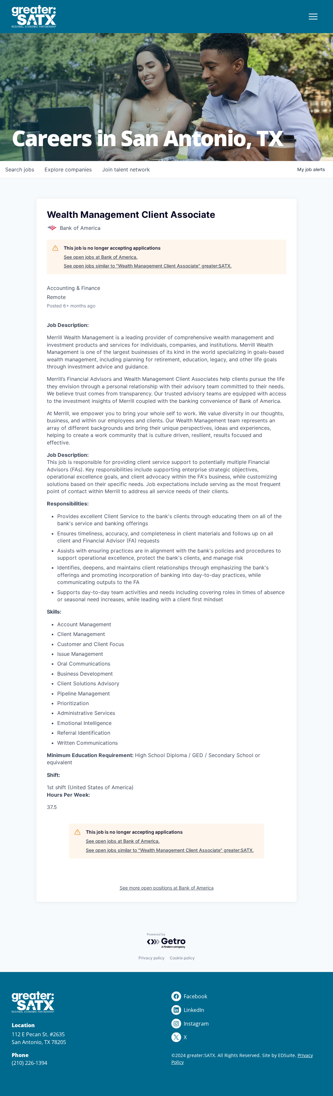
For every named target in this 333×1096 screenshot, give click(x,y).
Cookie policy (182, 957)
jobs (19, 169)
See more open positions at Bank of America (167, 888)
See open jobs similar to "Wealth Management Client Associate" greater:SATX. (148, 265)
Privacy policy (152, 957)
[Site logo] (34, 16)
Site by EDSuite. (279, 1055)
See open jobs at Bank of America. (101, 257)
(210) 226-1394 (29, 1062)
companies (68, 169)
